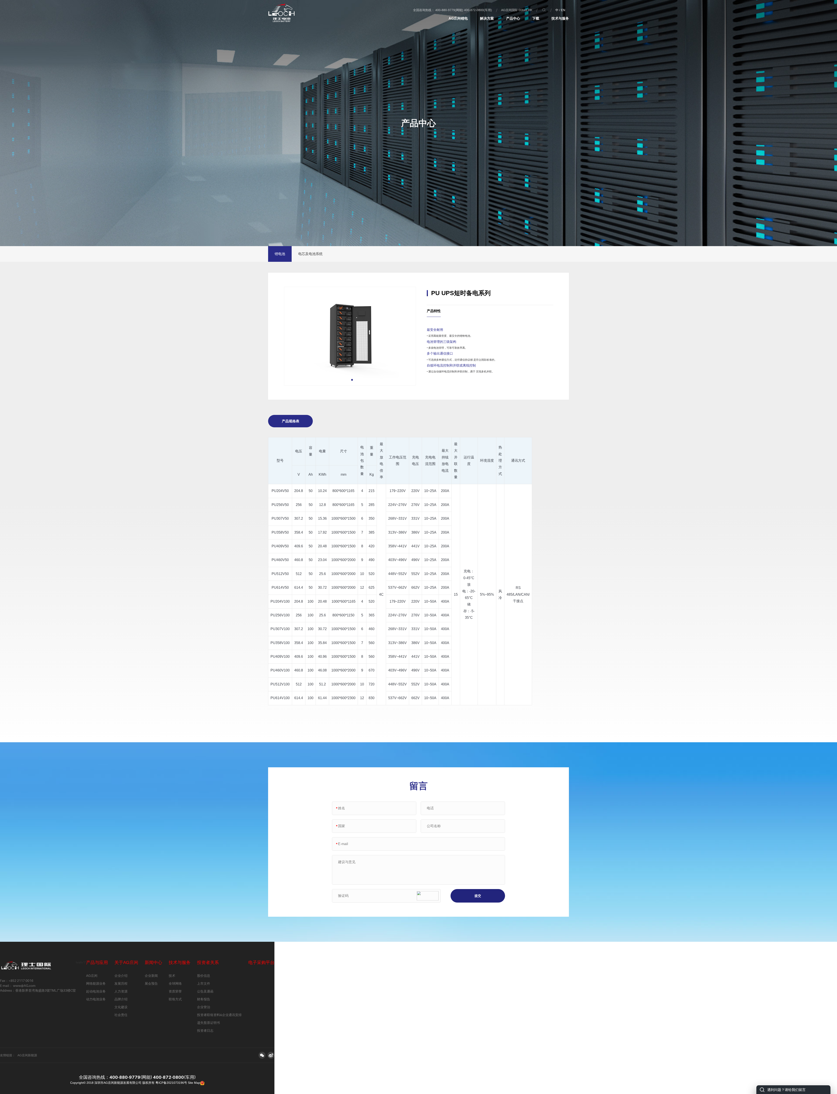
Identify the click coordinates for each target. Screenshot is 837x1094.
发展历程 (121, 983)
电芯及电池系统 (310, 254)
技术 (172, 975)
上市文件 (203, 983)
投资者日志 (205, 1030)
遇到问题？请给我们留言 (786, 1090)
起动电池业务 (96, 991)
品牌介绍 (121, 999)
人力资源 (121, 991)
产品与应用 (97, 962)
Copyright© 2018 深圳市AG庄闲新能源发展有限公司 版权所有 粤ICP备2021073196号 (128, 1082)
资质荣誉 (175, 991)
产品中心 (513, 18)
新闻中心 (153, 962)
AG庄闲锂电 (458, 18)
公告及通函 (205, 991)
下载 (535, 18)
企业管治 (203, 1007)
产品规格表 (290, 421)
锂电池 (280, 254)
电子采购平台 (261, 962)
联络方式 (175, 999)
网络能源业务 (96, 983)
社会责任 (121, 1015)
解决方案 (487, 18)
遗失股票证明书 (208, 1023)
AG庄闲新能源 (27, 1055)
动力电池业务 (96, 999)
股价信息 (203, 975)
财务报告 (203, 999)
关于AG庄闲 (126, 962)
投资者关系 (208, 962)
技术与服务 (560, 18)
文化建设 (121, 1007)
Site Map (194, 1082)
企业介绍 (121, 975)
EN (563, 10)
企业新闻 (151, 975)
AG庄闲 (91, 975)
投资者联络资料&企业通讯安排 (219, 1015)
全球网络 (175, 983)
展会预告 (151, 983)
